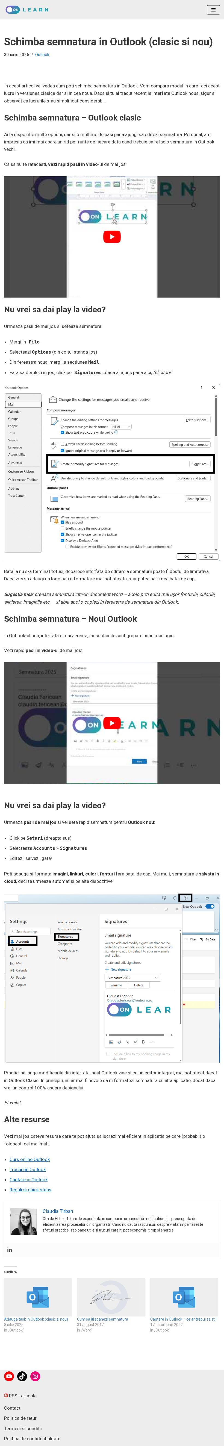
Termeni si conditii (23, 1428)
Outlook (42, 54)
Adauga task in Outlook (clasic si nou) (36, 1319)
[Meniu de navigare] (213, 9)
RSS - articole (22, 1395)
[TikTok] (22, 1376)
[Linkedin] (9, 1250)
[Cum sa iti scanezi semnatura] (111, 1297)
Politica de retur (20, 1418)
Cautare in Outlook (29, 1179)
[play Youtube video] (112, 237)
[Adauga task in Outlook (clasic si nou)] (38, 1297)
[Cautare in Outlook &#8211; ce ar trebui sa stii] (184, 1297)
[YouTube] (9, 1376)
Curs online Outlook (30, 1159)
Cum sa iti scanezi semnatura (102, 1319)
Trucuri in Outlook (28, 1169)
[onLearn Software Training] (28, 10)
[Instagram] (35, 1376)
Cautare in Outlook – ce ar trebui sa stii (183, 1319)
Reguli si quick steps (30, 1189)
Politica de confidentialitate (32, 1438)
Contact (12, 1408)
